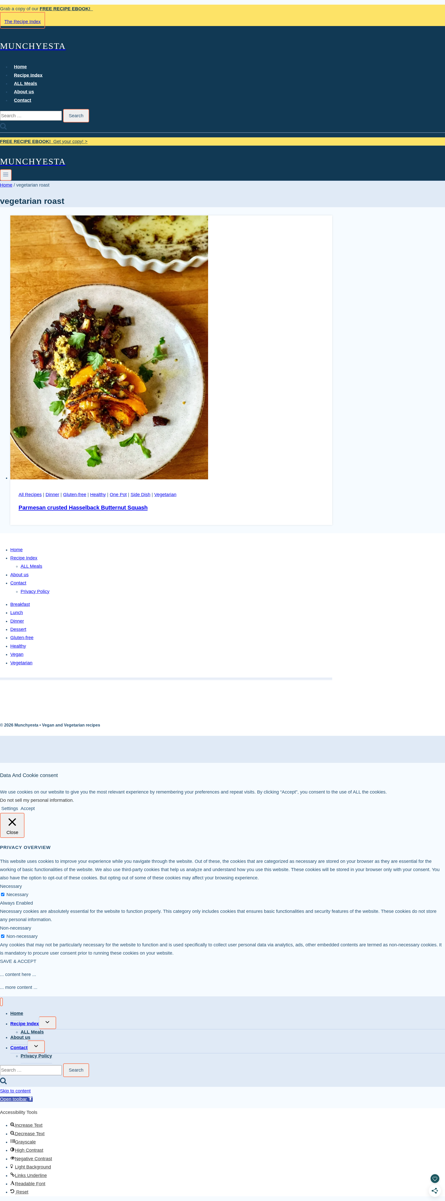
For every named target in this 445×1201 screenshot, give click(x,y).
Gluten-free (74, 494)
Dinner (52, 494)
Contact (22, 100)
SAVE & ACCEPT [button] (18, 961)
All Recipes (30, 494)
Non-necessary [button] (15, 928)
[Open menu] (6, 175)
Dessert (18, 629)
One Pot (118, 494)
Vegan (16, 654)
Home (20, 66)
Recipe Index (28, 75)
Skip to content (15, 1091)
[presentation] (171, 348)
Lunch (16, 612)
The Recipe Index (22, 21)
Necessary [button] (11, 886)
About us (24, 91)
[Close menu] (1, 1002)
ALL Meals (25, 83)
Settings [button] (9, 808)
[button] (16, 1099)
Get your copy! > (44, 141)
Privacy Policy (35, 591)
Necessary (17, 894)
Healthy (98, 494)
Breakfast (20, 604)
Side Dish (140, 494)
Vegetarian (165, 494)
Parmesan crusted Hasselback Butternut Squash (83, 507)
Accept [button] (28, 808)
